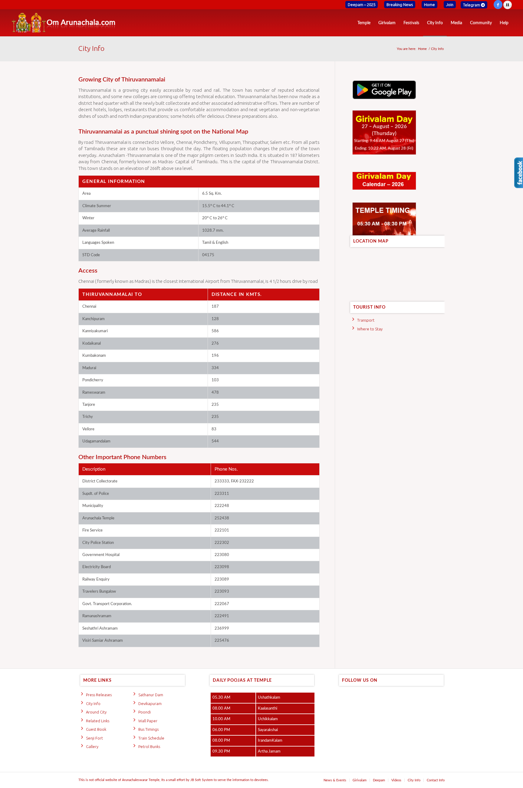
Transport (365, 320)
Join (449, 4)
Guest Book (96, 729)
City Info (91, 48)
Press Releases (99, 695)
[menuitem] (361, 5)
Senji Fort (94, 738)
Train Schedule (151, 738)
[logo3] (63, 22)
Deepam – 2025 (361, 4)
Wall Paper (147, 721)
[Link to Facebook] (498, 4)
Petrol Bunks (149, 746)
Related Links (97, 721)
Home (429, 4)
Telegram (472, 5)
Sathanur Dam (150, 695)
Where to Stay (370, 329)
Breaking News (399, 4)
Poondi (144, 712)
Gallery (92, 746)
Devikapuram (150, 703)
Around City (96, 712)
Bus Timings (148, 729)
